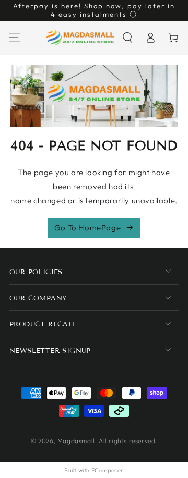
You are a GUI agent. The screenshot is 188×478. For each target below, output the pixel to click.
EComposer (107, 470)
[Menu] (14, 37)
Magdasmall (76, 441)
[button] (127, 37)
